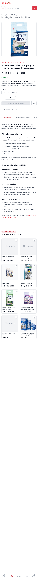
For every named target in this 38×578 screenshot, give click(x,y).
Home (3, 15)
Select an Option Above (16, 103)
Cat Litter (13, 15)
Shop (8, 15)
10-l (4, 92)
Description (7, 117)
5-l (12, 92)
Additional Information (22, 117)
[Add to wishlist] (34, 103)
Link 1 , (30, 215)
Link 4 (10, 217)
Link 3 (5, 217)
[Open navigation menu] (3, 8)
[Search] (34, 8)
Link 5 (15, 217)
